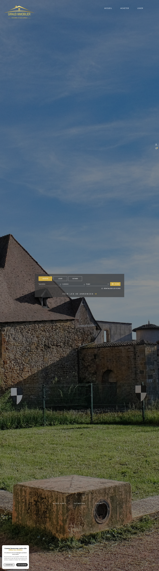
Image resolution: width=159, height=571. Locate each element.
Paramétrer (9, 565)
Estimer (75, 278)
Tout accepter (22, 565)
